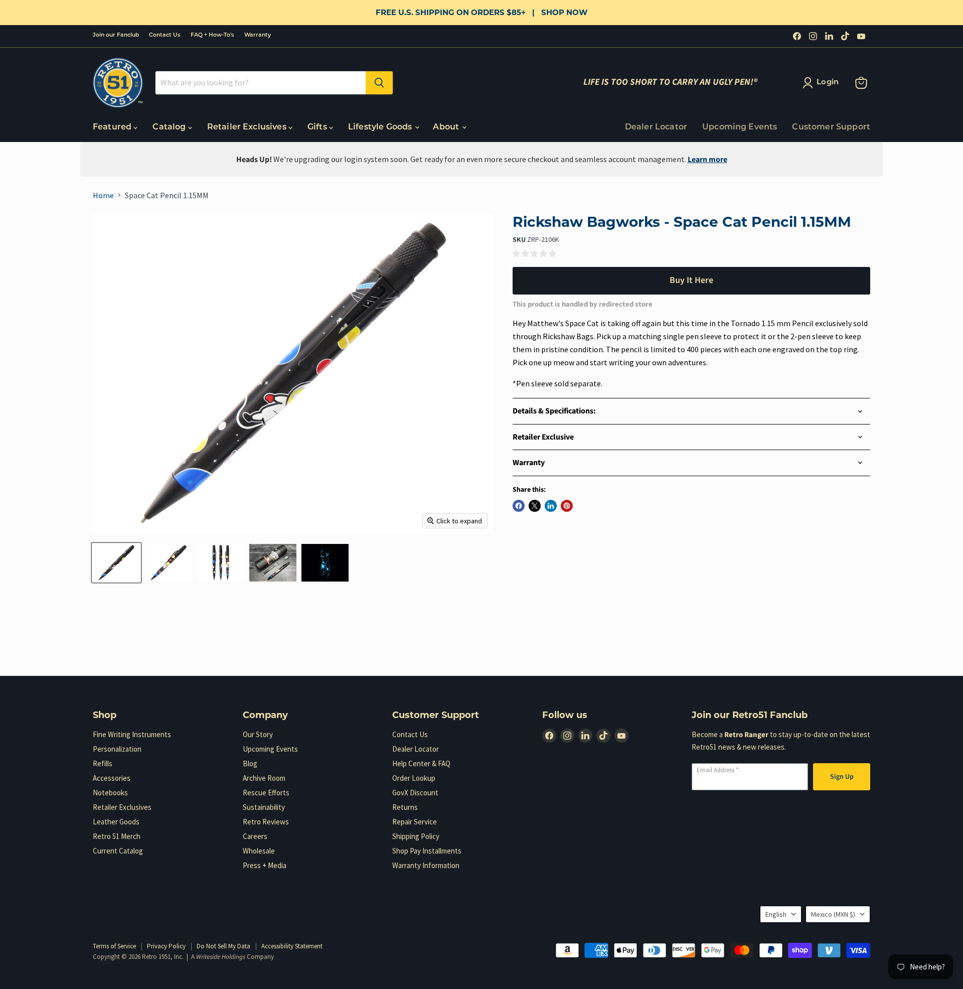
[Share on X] (535, 506)
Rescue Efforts (266, 792)
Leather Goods (116, 821)
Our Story (258, 734)
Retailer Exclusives (247, 127)
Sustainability (264, 807)
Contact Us (165, 35)
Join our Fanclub (116, 35)
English (775, 914)
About (447, 127)
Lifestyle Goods (381, 127)
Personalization (117, 749)
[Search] (379, 82)
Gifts (318, 127)
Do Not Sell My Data (223, 946)
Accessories (111, 778)
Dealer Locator (656, 127)
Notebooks (110, 792)
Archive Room (264, 778)
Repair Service (414, 821)
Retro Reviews (266, 821)
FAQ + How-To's (212, 35)
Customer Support (831, 127)
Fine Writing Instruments (132, 734)
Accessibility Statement (292, 946)
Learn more (707, 159)
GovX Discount (415, 792)
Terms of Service (114, 946)
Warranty (257, 35)
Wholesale (259, 851)
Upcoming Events (739, 127)
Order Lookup (413, 778)
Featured (113, 127)
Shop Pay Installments (426, 851)
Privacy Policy (166, 946)
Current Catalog (118, 851)
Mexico (833, 914)
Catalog (170, 127)
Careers (255, 836)
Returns (405, 807)
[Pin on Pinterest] (567, 506)
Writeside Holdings (220, 956)
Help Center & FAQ (421, 763)
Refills (102, 763)
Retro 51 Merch (116, 836)
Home (103, 195)
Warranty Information (425, 865)
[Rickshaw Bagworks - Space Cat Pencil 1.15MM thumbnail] (116, 563)
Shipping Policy (415, 836)
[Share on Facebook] (519, 506)
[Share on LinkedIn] (551, 506)
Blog (250, 763)
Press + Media (264, 865)
